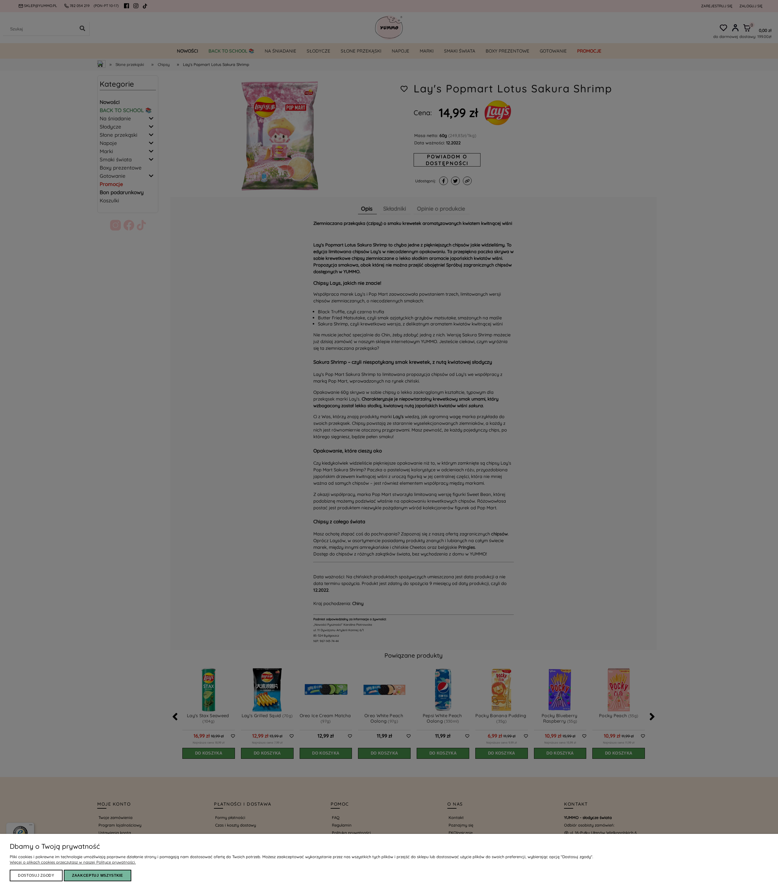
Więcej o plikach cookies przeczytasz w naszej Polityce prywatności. (73, 862)
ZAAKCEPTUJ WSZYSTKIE (97, 875)
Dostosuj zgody (36, 875)
